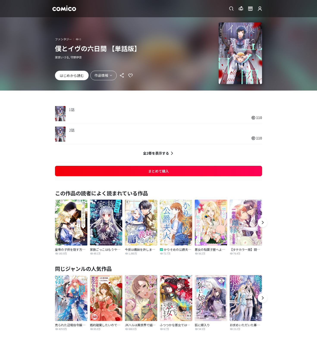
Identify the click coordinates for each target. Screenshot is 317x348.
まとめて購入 (158, 171)
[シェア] (121, 75)
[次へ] (262, 222)
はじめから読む (72, 75)
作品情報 (101, 75)
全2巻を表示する (156, 153)
